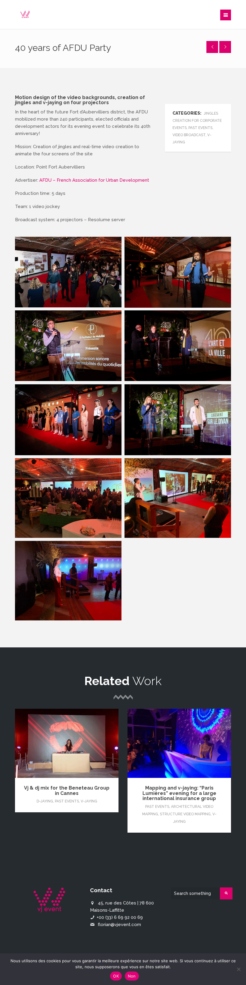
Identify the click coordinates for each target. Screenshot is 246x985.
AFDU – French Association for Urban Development (94, 180)
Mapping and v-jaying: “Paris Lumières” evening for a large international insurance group (179, 793)
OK (116, 976)
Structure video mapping (185, 814)
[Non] (239, 969)
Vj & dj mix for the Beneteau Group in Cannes (67, 790)
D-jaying (45, 801)
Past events (67, 801)
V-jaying (89, 801)
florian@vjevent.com (119, 924)
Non (132, 976)
